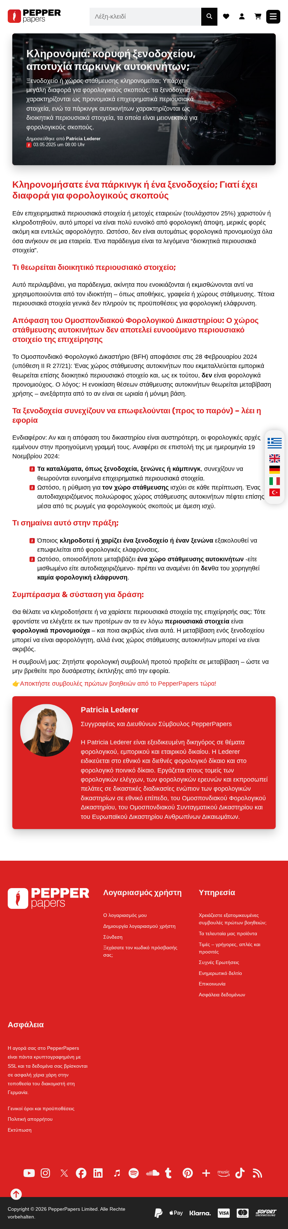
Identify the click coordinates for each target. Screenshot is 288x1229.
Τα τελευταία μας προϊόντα (228, 933)
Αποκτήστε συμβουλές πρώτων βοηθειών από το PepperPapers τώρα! (118, 683)
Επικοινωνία (212, 984)
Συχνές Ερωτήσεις (219, 962)
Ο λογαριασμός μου (125, 915)
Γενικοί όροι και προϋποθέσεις (41, 1108)
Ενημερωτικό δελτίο (220, 973)
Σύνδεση (113, 937)
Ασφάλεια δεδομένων (222, 994)
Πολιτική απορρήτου (30, 1119)
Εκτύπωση (20, 1130)
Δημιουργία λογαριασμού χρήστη (139, 926)
